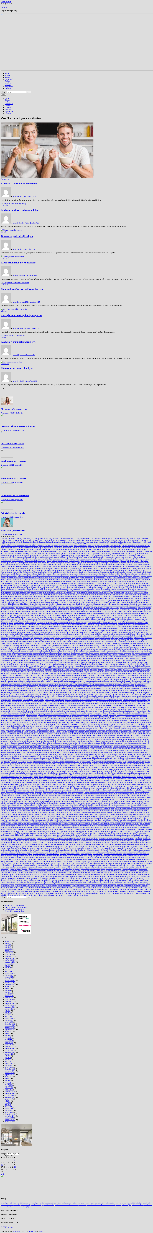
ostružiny (36, 724)
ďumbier (118, 598)
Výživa (7, 77)
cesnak (63, 566)
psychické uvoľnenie (72, 762)
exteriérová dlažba (39, 608)
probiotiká (53, 758)
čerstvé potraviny (113, 564)
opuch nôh (128, 720)
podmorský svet (17, 741)
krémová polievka (46, 656)
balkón (15, 548)
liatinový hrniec (104, 671)
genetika (84, 617)
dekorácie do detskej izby (135, 579)
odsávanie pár (121, 715)
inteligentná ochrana (141, 630)
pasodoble (135, 730)
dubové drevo (92, 598)
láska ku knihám (123, 666)
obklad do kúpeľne (27, 711)
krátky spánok (102, 655)
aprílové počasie (16, 544)
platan (99, 735)
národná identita (28, 700)
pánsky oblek (10, 730)
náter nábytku (134, 700)
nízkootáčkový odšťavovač (135, 707)
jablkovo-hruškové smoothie (64, 634)
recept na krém (131, 767)
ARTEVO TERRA (79, 544)
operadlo (30, 720)
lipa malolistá (58, 673)
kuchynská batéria (7, 658)
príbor (68, 754)
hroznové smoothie (73, 626)
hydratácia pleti (65, 628)
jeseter (121, 640)
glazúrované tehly (12, 619)
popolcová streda (64, 745)
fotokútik (96, 613)
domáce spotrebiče (49, 593)
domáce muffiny (107, 591)
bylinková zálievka (30, 561)
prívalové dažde (38, 758)
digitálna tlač (10, 587)
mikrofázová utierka (64, 688)
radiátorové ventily (55, 764)
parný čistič (101, 730)
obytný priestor (129, 711)
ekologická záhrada (13, 602)
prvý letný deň (5, 762)
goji (34, 619)
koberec (74, 647)
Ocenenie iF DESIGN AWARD (23, 713)
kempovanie (56, 645)
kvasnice (4, 664)
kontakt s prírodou (100, 651)
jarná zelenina (61, 636)
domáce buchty (29, 591)
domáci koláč (129, 593)
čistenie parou (104, 572)
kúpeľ (79, 660)
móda (140, 690)
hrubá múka (84, 626)
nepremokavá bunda (18, 705)
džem (83, 600)
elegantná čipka (125, 602)
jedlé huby (4, 640)
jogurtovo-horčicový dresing (22, 641)
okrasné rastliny (41, 718)
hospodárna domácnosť (123, 625)
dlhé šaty (103, 587)
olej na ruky (61, 718)
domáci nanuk (19, 594)
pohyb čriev (82, 741)
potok (9, 748)
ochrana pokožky (101, 713)
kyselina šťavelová (99, 664)
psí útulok (14, 762)
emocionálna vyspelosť (44, 606)
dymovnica (63, 600)
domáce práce (16, 593)
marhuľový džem (51, 681)
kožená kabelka (11, 655)
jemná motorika (46, 640)
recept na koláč (121, 767)
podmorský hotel (6, 741)
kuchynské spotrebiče (101, 658)
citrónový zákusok (80, 574)
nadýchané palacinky (43, 698)
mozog (59, 694)
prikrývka (117, 754)
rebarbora (18, 767)
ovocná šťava (39, 726)
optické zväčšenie (99, 720)
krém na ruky (23, 656)
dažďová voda (80, 579)
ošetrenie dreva (125, 722)
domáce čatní (38, 591)
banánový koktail (104, 548)
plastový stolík (91, 735)
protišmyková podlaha (67, 760)
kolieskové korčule (55, 649)
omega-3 (94, 718)
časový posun (121, 563)
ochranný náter (127, 713)
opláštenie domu (39, 720)
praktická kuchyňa (112, 748)
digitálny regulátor (35, 587)
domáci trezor (37, 594)
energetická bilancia (86, 606)
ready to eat (10, 767)
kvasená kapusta (123, 662)
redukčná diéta (131, 769)
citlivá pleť (38, 574)
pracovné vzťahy (89, 748)
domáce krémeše (72, 591)
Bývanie (8, 85)
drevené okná (63, 596)
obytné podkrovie (118, 711)
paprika (28, 730)
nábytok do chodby (87, 696)
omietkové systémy (110, 718)
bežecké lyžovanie (109, 551)
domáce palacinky (129, 591)
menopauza (4, 687)
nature (67, 702)
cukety (125, 576)
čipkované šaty (18, 572)
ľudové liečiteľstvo (47, 675)
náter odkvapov (144, 700)
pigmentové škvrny (120, 733)
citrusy (88, 574)
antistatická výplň (128, 542)
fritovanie (105, 613)
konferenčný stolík (45, 651)
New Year (73, 707)
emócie (3, 606)
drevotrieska (17, 598)
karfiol (89, 643)
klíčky (129, 645)
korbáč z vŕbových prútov (41, 653)
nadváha (33, 698)
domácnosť (46, 594)
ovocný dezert (88, 726)
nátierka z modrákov (57, 702)
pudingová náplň (128, 762)
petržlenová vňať (91, 733)
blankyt (143, 555)
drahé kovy (9, 596)
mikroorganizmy (101, 688)
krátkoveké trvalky (91, 655)
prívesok (47, 758)
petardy (83, 733)
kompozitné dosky (115, 649)
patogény (20, 732)
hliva (101, 623)
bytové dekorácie (113, 561)
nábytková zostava (69, 696)
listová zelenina (102, 673)
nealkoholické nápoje (118, 702)
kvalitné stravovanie (111, 662)
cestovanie (107, 566)
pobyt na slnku (58, 739)
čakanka (67, 563)
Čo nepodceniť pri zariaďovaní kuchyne (22, 289)
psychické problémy (58, 762)
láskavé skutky (134, 666)
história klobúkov (30, 623)
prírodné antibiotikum (44, 756)
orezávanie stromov (42, 722)
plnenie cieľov (99, 737)
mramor (72, 694)
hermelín (138, 621)
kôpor (121, 651)
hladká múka (41, 623)
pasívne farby (127, 730)
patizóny (14, 732)
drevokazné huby (142, 596)
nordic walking (49, 709)
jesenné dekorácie (104, 640)
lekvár (82, 668)
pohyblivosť (90, 741)
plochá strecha (144, 737)
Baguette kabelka (115, 546)
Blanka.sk (4, 7)
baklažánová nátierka (129, 546)
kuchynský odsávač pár (20, 660)
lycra (24, 677)
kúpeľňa (91, 660)
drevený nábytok (97, 596)
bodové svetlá (54, 557)
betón (113, 549)
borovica (117, 557)
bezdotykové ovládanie (95, 551)
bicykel (128, 553)
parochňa (109, 730)
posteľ (44, 747)
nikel (105, 707)
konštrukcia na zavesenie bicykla (67, 651)
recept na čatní (76, 767)
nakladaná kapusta (96, 698)
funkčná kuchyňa (142, 613)
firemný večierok (12, 613)
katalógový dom (143, 643)
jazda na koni (117, 636)
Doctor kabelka (6, 589)
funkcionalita (131, 613)
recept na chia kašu (87, 767)
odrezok (105, 715)
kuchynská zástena (56, 658)
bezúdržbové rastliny (118, 553)
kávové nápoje (9, 645)
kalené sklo (100, 641)
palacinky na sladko (79, 728)
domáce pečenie (6, 593)
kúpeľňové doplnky (114, 660)
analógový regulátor (82, 540)
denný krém (73, 583)
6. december (19, 538)
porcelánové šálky (94, 745)
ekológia (3, 602)
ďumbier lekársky (127, 598)
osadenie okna (107, 722)
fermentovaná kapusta (28, 611)
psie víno (29, 762)
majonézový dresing (122, 677)
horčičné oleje (53, 625)
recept (69, 767)
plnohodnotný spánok (112, 737)
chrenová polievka (7, 570)
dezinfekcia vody (99, 585)
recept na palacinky (7, 769)
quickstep (13, 764)
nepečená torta (113, 703)
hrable (134, 625)
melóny (143, 685)
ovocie (3, 726)
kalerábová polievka (129, 641)
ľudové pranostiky (81, 675)
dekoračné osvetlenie (37, 581)
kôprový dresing (12, 653)
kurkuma (36, 662)
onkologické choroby (129, 718)
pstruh (35, 762)
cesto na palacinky (98, 566)
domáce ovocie (118, 591)
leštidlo (130, 668)
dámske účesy (18, 579)
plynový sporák (39, 739)
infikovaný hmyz (86, 630)
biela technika (19, 555)
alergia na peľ (17, 540)
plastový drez (70, 735)
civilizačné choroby (97, 574)
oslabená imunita (145, 722)
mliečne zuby (89, 690)
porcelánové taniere (107, 745)
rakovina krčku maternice (117, 764)
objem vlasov (16, 711)
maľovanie (90, 679)
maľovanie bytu (100, 679)
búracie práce (134, 559)
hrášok (28, 626)
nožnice (99, 709)
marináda (60, 681)
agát (78, 538)
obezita (3, 711)
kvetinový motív (29, 664)
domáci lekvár (138, 593)
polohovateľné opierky (59, 743)
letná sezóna (13, 670)
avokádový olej (93, 546)
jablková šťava (38, 634)
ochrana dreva (63, 713)
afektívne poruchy (70, 538)
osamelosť (116, 722)
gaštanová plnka (105, 615)
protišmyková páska (52, 760)
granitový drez (53, 619)
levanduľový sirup (81, 671)
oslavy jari (12, 724)
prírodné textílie (100, 756)
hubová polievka (138, 626)
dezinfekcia (89, 585)
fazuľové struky (140, 610)
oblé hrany (37, 711)
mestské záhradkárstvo (89, 687)
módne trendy (67, 692)
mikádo (137, 687)
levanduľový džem (18, 671)
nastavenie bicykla (51, 700)
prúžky (138, 760)
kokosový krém (6, 649)
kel (46, 645)
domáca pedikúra (94, 589)
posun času (93, 747)
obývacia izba (139, 711)
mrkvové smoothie (146, 694)
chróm (21, 570)
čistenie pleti (113, 572)
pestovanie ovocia (47, 733)
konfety (53, 651)
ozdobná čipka (24, 728)
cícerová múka (83, 570)
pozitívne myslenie (36, 748)
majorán (132, 677)
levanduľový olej (55, 671)
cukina (130, 576)
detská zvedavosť (39, 585)
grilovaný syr (22, 621)
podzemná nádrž (52, 741)
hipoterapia (4, 623)
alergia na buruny (6, 540)
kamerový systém (11, 643)
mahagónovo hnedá (109, 677)
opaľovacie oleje (6, 720)
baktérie (9, 548)
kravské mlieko (124, 655)
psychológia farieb (116, 762)
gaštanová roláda (129, 615)
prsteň (101, 760)
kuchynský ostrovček (36, 660)
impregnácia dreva (145, 628)
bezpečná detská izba (131, 551)
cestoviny (115, 566)
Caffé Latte (49, 563)
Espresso (132, 606)
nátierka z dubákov (31, 702)
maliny (69, 679)
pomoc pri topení (27, 745)
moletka (98, 692)
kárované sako (128, 643)
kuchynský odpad (6, 660)
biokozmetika (99, 555)
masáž (99, 681)
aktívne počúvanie (121, 538)
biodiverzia (68, 555)
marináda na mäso (70, 681)
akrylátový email (99, 538)
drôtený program (37, 598)
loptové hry (4, 675)
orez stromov (31, 722)
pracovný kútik (101, 748)
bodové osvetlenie (44, 557)
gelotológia (77, 617)
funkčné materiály (7, 615)
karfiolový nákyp (97, 643)
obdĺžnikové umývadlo (128, 709)
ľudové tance (92, 675)
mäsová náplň (25, 683)
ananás (92, 540)
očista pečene (146, 713)
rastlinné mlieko (131, 765)
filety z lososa (118, 611)
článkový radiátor (114, 574)
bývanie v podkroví (38, 563)
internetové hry (100, 632)
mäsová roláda (35, 683)
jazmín (143, 636)
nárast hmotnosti (17, 700)
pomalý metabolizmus (125, 743)
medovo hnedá (20, 685)
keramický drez (77, 645)
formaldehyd (88, 613)
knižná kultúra (44, 647)
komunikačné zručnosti (12, 651)
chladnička (77, 568)
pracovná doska (78, 748)
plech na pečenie (141, 735)
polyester (95, 743)
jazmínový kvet (59, 638)
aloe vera (56, 540)
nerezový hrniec (133, 705)
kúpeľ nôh (84, 660)
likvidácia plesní (48, 673)
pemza (94, 732)
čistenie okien (82, 572)
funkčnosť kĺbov (40, 615)
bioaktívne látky (58, 555)
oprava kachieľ (69, 720)
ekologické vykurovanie (81, 602)
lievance (28, 673)
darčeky (55, 579)
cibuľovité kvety (72, 570)
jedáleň (101, 638)
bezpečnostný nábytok (66, 553)
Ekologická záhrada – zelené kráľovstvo (18, 426)
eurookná (12, 608)
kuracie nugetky (6, 662)
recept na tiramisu (67, 769)
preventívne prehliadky (15, 754)
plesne (7, 737)
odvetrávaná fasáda (32, 717)
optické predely (88, 720)
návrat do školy (93, 702)
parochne (115, 730)
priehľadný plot (81, 754)
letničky (80, 670)
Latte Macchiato (144, 666)
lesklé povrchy (95, 668)
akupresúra (140, 538)
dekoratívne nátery (66, 581)
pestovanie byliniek (22, 733)
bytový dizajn (134, 561)
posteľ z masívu (72, 747)
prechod (132, 750)
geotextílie (103, 617)
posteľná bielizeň (83, 747)
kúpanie (73, 660)
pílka (140, 733)
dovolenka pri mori (108, 594)
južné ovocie (67, 641)
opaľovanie (16, 720)
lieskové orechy (20, 673)
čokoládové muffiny (10, 576)
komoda (89, 649)
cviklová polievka (42, 578)
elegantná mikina (136, 602)
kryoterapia (137, 656)
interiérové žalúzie (77, 632)
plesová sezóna (37, 737)
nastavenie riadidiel (78, 700)
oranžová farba (144, 720)
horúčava (109, 625)
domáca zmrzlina (17, 591)
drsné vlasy (47, 598)
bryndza (104, 559)
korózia (83, 653)
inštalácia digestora (112, 630)
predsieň (12, 752)
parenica (75, 730)
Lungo (141, 675)
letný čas (86, 670)
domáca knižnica (58, 589)
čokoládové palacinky (25, 576)
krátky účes (111, 655)
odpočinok (85, 715)
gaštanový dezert (26, 617)
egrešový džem (140, 600)
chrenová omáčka (145, 568)
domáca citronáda (37, 589)
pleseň (3, 737)
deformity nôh (90, 579)
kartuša (135, 643)
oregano (24, 722)
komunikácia (125, 649)
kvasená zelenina (135, 662)
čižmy (106, 574)
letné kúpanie (31, 670)
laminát (82, 666)
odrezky (99, 715)
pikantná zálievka (132, 733)
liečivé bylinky (6, 673)
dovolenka (84, 594)
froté (110, 613)
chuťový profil (49, 570)
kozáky (3, 655)
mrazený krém (130, 694)
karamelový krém (81, 643)
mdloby (130, 683)
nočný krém (31, 709)
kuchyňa (144, 656)
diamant (137, 585)
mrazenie (102, 694)
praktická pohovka (137, 748)
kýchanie (42, 664)
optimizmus (121, 720)
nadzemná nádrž (55, 698)
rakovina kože (104, 764)
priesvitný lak (109, 754)
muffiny (3, 696)
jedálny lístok (118, 638)
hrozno (64, 626)
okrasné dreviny (11, 718)
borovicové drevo (126, 557)
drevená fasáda (22, 596)
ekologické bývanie (26, 602)
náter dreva (118, 700)
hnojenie (3, 625)
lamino (87, 666)
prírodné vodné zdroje (113, 756)
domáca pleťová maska (108, 589)
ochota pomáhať (53, 713)
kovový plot (139, 653)
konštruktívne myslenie (86, 651)
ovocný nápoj (116, 726)
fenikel (148, 610)
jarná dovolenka (43, 636)
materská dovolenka (97, 683)
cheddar (136, 566)
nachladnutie (146, 696)
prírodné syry (90, 756)
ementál (148, 604)
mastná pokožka (55, 683)
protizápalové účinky (81, 760)
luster (7, 677)
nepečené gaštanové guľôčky (127, 703)
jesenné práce (114, 640)
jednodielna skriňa (23, 640)
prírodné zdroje (126, 756)
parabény (40, 730)
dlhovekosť (122, 587)
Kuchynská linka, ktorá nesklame (19, 262)
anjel (17, 542)
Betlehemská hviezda (104, 549)
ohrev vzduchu (72, 717)
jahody (13, 636)
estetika (137, 606)
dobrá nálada (134, 587)
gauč (68, 617)
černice (45, 564)
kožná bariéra (48, 655)
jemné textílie (64, 640)
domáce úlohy (71, 593)
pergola (134, 732)
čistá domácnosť (28, 572)
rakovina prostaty (6, 765)
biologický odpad (134, 555)
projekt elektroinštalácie (94, 758)
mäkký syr (21, 679)
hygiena (103, 628)
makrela (27, 679)
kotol (116, 653)
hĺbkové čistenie (60, 623)
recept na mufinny (142, 767)
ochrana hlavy (73, 713)
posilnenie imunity (24, 747)
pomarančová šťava (14, 745)
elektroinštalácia (77, 604)
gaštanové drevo (140, 615)
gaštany (55, 617)
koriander (77, 653)
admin (15, 196)
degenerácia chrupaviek (103, 579)
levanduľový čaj (6, 671)
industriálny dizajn (51, 630)
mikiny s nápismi (25, 688)
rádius (63, 764)
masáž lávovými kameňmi (110, 681)
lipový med (83, 673)
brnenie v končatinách (21, 559)
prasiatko (58, 750)
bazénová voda (29, 549)
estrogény (143, 606)
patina (9, 732)
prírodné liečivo (68, 756)
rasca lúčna (89, 765)
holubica (46, 625)
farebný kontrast (99, 610)
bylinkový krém (63, 561)
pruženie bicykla (119, 760)
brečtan (11, 559)
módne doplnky (58, 692)
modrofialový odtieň (88, 692)
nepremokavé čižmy (60, 705)
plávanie (104, 735)
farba (98, 608)
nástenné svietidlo (105, 700)
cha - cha (121, 566)
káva (2, 645)
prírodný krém (135, 756)
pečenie (52, 732)
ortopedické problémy (95, 722)
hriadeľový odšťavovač (38, 626)
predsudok (26, 752)
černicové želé (52, 564)
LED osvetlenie (42, 668)
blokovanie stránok (18, 557)
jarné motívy (78, 636)
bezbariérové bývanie (39, 551)
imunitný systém (11, 630)
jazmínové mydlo (27, 638)
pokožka (129, 741)
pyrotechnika (5, 764)
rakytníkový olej (50, 765)
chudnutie (40, 570)
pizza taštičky (16, 735)
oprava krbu (78, 720)
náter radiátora (12, 702)
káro (113, 643)
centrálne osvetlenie (30, 564)
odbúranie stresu (14, 715)
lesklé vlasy (104, 668)
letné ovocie (57, 670)
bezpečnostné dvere (39, 553)
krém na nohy (14, 656)
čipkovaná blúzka (6, 572)
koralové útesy (23, 653)
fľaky (20, 613)
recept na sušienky (43, 769)
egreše (133, 600)
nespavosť (142, 705)
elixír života (133, 604)
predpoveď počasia (141, 750)
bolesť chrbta (73, 557)
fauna (132, 610)
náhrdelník (86, 698)
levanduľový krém (31, 671)
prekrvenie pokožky (55, 752)
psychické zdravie (85, 762)
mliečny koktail (100, 690)
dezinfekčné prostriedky (113, 585)
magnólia (99, 677)
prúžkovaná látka (130, 760)
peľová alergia (77, 732)
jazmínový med (70, 638)
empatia (54, 606)
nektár (51, 703)
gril (65, 619)
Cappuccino (113, 563)
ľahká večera (139, 664)
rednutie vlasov (108, 769)
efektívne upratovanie (123, 600)
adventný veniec (58, 538)
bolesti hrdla (92, 557)
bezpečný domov (80, 553)
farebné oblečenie (68, 610)
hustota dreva (32, 628)
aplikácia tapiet (6, 544)
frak (100, 613)
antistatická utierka (116, 542)
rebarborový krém (53, 767)
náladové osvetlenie (122, 698)
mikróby (54, 688)
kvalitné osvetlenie (98, 662)
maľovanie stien (110, 679)
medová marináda (143, 683)
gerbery (109, 617)
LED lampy (33, 668)
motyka (44, 694)
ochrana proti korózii (114, 713)
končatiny (23, 651)
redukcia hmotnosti (120, 769)
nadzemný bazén (67, 698)
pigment (110, 733)
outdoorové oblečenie (111, 724)
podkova (81, 739)
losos (10, 675)
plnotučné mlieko (125, 737)
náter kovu (126, 700)
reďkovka (100, 769)
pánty (23, 730)
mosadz (29, 694)
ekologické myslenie (54, 602)
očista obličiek (136, 713)
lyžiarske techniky (44, 677)
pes (144, 732)
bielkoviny (32, 555)
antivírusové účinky (140, 542)
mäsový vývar (44, 683)
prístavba (18, 758)
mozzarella (65, 694)
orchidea (3, 722)
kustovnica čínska (56, 662)
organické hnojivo (55, 722)
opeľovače (23, 720)
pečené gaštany (34, 732)
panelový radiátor (137, 728)
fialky (111, 611)
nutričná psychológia (109, 709)
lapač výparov (109, 666)
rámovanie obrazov (74, 765)
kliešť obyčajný (137, 645)
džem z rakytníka (98, 600)
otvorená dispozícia (85, 724)
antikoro (53, 542)
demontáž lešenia (32, 583)
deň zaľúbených (63, 583)
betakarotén (92, 549)
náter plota (4, 702)
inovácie (103, 630)
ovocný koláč (107, 726)
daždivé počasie (70, 579)
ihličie (131, 628)
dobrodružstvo (143, 587)
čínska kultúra (140, 570)
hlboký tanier (70, 623)
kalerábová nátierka (116, 641)
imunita (3, 630)
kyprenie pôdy (50, 664)
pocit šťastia (74, 739)
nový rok (94, 709)
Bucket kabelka (112, 559)
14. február (4, 538)
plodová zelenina (6, 739)
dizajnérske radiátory (80, 587)
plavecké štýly (111, 735)
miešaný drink (130, 687)
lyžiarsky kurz (54, 677)
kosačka (96, 653)
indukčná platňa (29, 630)
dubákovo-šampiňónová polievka (71, 598)
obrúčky (86, 711)
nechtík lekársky (144, 702)
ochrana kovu (83, 713)
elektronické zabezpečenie (120, 604)
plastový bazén (61, 735)
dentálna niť (93, 583)
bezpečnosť (16, 553)
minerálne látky (6, 690)
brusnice (88, 559)
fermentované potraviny (84, 611)
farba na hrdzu (114, 608)
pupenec (147, 762)
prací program (68, 748)
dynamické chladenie (74, 600)
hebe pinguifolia (113, 621)
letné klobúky (22, 670)
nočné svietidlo (22, 709)
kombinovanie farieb (74, 649)
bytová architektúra (91, 561)
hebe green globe (101, 621)
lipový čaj (76, 673)
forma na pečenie (78, 613)
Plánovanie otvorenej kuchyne (17, 368)
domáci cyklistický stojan (106, 593)
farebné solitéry (79, 610)
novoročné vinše (71, 709)
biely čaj (39, 555)
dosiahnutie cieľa (74, 594)
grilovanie (14, 621)
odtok (18, 717)
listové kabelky (112, 673)
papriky (33, 730)
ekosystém (106, 602)
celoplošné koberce (136, 563)
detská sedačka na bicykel (13, 585)
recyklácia (93, 769)
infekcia (60, 630)
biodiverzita (76, 555)
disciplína (45, 587)
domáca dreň (48, 589)
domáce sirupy (26, 593)
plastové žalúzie (50, 735)
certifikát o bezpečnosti (8, 566)
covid (81, 576)
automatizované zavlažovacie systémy (30, 546)
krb (130, 655)
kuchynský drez (127, 658)
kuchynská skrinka (30, 658)
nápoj (9, 700)
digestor (3, 587)
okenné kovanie (88, 717)
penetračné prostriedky (113, 732)
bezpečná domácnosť (145, 551)
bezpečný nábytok (92, 553)
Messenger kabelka (64, 687)
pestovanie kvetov (35, 733)
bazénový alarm (40, 549)
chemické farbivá (145, 566)
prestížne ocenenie (133, 752)
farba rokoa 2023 (19, 610)
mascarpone (138, 681)
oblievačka (57, 711)
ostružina (30, 724)
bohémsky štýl (64, 557)
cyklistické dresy (73, 578)
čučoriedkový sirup (105, 576)
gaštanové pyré (6, 617)
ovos (150, 726)
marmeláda (93, 681)
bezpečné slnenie (6, 553)
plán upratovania (27, 735)
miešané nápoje (120, 687)
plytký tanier (49, 739)
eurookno (19, 608)
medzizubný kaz (114, 685)
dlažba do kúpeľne (94, 587)
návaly (77, 702)
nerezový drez (122, 705)
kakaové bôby (92, 641)
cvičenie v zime (26, 578)
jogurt (126, 640)
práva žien (64, 750)
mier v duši (110, 687)
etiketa (6, 608)
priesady (102, 754)
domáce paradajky (141, 591)
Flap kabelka (31, 613)
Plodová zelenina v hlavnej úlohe (15, 496)
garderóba (76, 615)
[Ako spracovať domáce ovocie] (7, 405)
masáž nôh (122, 681)
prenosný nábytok (68, 752)
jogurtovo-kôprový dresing (41, 641)
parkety (88, 730)
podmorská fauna (133, 739)
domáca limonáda (70, 589)
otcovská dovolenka (46, 724)
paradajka (46, 730)
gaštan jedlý (84, 615)
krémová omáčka (33, 656)
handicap (45, 621)
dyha (57, 600)
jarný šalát (98, 636)
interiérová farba (31, 632)
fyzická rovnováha (67, 615)
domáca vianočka (142, 589)
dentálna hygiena (82, 583)
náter (113, 700)
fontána (69, 613)
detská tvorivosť (28, 585)
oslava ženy (5, 724)
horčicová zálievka (65, 625)
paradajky (53, 730)
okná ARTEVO (120, 717)
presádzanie (103, 752)
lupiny (3, 677)
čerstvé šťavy (123, 564)
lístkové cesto (91, 673)
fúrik (47, 615)
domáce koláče (61, 591)
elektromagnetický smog (91, 604)
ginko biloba (143, 617)
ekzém (112, 602)
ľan (91, 666)
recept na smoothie (30, 769)
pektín (70, 732)
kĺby (120, 645)
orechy (19, 722)
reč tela (64, 767)
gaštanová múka (94, 615)
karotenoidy (119, 643)
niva (108, 707)
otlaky (64, 724)
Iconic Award (124, 628)
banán (70, 548)
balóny (44, 548)
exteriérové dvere (63, 608)
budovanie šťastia (123, 559)
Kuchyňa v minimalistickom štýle (19, 341)
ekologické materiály (40, 602)
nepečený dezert (6, 705)
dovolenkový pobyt (135, 594)
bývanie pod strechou (25, 563)
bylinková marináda (16, 561)
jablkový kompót (90, 634)
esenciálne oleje (123, 606)
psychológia (106, 762)
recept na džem (99, 767)
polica (12, 743)
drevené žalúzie (86, 596)
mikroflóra (74, 688)
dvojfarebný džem (26, 600)
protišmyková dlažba (39, 760)
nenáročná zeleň (59, 703)
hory (113, 625)
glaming (3, 619)
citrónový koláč (68, 574)
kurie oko (24, 662)
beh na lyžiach (63, 549)
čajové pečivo (60, 563)
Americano (62, 540)
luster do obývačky (15, 677)
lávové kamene (15, 668)
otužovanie (75, 724)
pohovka (70, 741)
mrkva (137, 694)
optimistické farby (111, 720)
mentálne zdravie (36, 687)
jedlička (10, 640)
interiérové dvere (53, 632)
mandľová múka (126, 679)
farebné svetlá (89, 610)
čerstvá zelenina (73, 564)
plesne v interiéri (15, 737)
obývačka (147, 711)
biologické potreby (122, 555)
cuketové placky (117, 576)
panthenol (18, 730)
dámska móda (117, 578)
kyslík (118, 664)
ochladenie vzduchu (41, 713)
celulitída (8, 564)
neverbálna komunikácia (35, 707)
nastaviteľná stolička (92, 700)
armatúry (44, 544)
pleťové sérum (90, 737)
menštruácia (13, 687)
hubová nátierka (127, 626)
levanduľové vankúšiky (143, 670)
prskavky (95, 760)
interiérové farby (65, 632)
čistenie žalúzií (141, 572)
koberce (68, 647)
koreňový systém (68, 653)
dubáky (84, 598)
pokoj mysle (113, 741)
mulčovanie (14, 696)
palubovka (112, 728)
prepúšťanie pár (80, 752)
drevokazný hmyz (7, 598)
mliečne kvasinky (68, 690)
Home (7, 73)
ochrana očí (92, 713)
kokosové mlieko (117, 647)
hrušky (119, 626)
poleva (7, 743)
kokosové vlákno (129, 647)
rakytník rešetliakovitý (37, 765)
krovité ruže (94, 656)
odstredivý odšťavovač (8, 717)
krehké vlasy (5, 656)
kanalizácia (36, 643)
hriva (60, 626)
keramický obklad (88, 645)
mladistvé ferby (45, 690)
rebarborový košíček (40, 767)
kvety (37, 664)
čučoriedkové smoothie (91, 576)
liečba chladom (115, 671)
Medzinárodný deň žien (101, 685)
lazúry (27, 668)
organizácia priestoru (68, 722)
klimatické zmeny (6, 647)
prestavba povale (112, 752)
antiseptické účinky (92, 542)
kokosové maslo (106, 647)
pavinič (26, 732)
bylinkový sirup (74, 561)
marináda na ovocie (82, 681)
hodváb (32, 625)
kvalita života (87, 662)
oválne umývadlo (124, 724)
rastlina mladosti (120, 765)
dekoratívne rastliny (79, 581)
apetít (149, 542)
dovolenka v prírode (121, 594)
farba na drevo (104, 608)
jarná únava (53, 636)
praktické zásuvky (25, 750)
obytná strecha (107, 711)
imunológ (20, 630)
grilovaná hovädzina (73, 619)
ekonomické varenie (96, 602)
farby (35, 610)
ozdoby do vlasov (35, 728)
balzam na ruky (51, 548)
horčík (74, 625)
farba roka (10, 610)
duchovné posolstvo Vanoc (106, 598)
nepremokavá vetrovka (46, 705)
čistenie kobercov (72, 572)
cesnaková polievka (72, 566)
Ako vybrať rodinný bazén (12, 444)
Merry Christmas (52, 687)
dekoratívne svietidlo (106, 581)
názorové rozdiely (105, 702)
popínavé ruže (54, 745)
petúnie (100, 733)
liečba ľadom (124, 671)
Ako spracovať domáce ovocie (14, 409)
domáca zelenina (6, 591)
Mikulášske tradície (135, 688)
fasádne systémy (125, 610)
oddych (22, 715)
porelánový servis (119, 745)
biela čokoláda (139, 553)
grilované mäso (122, 619)
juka (61, 641)
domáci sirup (28, 594)
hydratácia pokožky (76, 628)
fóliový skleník (62, 613)
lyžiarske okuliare (31, 677)
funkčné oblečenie (19, 615)
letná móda (147, 668)
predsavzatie (5, 752)
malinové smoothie (49, 679)
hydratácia (55, 628)
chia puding (27, 568)
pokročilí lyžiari (138, 741)
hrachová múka (6, 626)
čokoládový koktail (51, 576)
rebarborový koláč (27, 767)
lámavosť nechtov (74, 666)
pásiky (121, 730)
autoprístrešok (63, 546)
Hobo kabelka (17, 625)
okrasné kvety (31, 718)
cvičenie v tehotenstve (14, 578)
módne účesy (77, 692)
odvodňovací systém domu (47, 717)
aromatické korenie (66, 544)
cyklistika (97, 578)
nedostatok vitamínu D (41, 703)
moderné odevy (37, 692)
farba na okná (132, 608)
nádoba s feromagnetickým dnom (12, 698)
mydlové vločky (50, 696)
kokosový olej (16, 649)
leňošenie (87, 668)
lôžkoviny (27, 675)
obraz (76, 711)
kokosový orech (26, 649)
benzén (75, 549)
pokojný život (121, 741)
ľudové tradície (102, 675)
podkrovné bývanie (90, 739)
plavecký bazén (122, 735)
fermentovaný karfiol (99, 611)
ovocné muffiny (49, 726)
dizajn (71, 587)
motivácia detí (36, 694)
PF (104, 733)
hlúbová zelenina (111, 623)
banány (113, 548)
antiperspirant (80, 542)
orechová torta (11, 722)
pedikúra (64, 732)
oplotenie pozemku (57, 720)
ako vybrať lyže (88, 538)
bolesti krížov (100, 557)
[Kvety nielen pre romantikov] (7, 526)
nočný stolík (39, 709)
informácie (96, 630)
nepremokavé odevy (74, 705)
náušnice (72, 702)
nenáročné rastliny (71, 703)
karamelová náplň (57, 643)
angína (13, 542)
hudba (146, 626)
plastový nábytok (80, 735)
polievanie (17, 743)
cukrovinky (136, 576)
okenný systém (109, 717)
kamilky (29, 643)
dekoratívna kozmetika (52, 581)
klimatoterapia (25, 647)
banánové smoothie (92, 548)
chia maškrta (19, 568)
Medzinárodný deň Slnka (84, 685)
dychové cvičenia (49, 600)
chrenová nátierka (113, 568)
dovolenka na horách (95, 594)
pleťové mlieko (80, 737)
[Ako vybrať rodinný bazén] (7, 439)
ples (148, 735)
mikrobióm (47, 688)
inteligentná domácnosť (126, 630)
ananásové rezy (100, 540)
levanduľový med (43, 671)
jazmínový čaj (38, 638)
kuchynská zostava (69, 658)
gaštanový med (47, 617)
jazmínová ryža (6, 638)
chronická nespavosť (30, 570)
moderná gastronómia (13, 692)
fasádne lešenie (114, 610)
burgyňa (141, 559)
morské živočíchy (20, 694)
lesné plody (112, 668)
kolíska (64, 649)
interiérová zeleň (42, 632)
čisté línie (44, 572)
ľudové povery (70, 675)
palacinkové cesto (59, 728)
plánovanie (36, 735)
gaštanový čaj (15, 617)
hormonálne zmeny (93, 625)
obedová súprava (141, 709)
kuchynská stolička (43, 658)
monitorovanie (106, 692)
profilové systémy (75, 758)
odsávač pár (112, 715)
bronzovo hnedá (40, 559)
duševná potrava (138, 598)
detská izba (139, 583)
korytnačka (89, 653)
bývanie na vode (11, 563)
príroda (137, 754)
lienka (13, 673)
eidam (147, 600)
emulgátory (61, 606)
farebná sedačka (43, 610)
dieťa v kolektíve (145, 585)
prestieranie (122, 752)
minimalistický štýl (23, 690)
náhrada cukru (77, 698)
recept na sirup (19, 769)
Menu (3, 94)
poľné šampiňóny (33, 743)
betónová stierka (120, 549)
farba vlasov (30, 610)
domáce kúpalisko (84, 591)
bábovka (101, 546)
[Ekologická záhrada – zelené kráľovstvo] (7, 422)
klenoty (124, 645)
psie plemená (22, 762)
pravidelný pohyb (74, 750)
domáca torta (132, 589)
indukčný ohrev (40, 630)
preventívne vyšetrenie (31, 754)
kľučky (33, 647)
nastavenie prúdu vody (64, 700)
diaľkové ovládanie (127, 585)
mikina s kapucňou (13, 688)
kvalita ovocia (67, 662)
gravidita (61, 619)
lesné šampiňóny (122, 668)
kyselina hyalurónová (75, 664)
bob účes (34, 557)
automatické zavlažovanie (9, 546)
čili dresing (123, 570)
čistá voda (37, 572)
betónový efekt (131, 549)
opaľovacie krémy (142, 718)
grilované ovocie (132, 619)
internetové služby (112, 632)
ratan (144, 765)
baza (12, 549)
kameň (3, 643)
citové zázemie (47, 574)
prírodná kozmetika (7, 756)
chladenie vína (58, 568)
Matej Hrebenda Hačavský (82, 683)
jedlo (15, 640)
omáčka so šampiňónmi (83, 718)
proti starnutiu (5, 760)
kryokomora (129, 656)
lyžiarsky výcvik (65, 677)
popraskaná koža (76, 745)
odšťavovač (130, 715)
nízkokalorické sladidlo (118, 707)
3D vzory (11, 538)
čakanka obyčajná (77, 563)
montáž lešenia (116, 692)
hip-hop (144, 621)
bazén (22, 549)
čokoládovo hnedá (38, 576)
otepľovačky (57, 724)
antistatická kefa (104, 542)
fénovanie (4, 611)
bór (107, 557)
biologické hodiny (110, 555)
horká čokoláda (81, 625)
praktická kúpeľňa (125, 748)
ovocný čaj (79, 726)
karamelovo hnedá (69, 643)
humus (25, 628)
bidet (132, 553)
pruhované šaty (108, 760)
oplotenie (48, 720)
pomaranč (136, 743)
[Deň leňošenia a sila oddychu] (7, 509)
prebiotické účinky (106, 750)
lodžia (119, 673)
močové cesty (133, 690)
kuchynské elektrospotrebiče (84, 658)
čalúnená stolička (88, 563)
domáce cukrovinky (49, 591)
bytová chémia (103, 561)
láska (116, 666)
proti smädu (145, 758)
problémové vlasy (63, 758)
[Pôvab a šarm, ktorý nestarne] (7, 457)
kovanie (120, 653)
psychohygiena (97, 762)
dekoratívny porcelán (13, 583)
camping (97, 563)
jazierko (138, 636)
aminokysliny (71, 540)
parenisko (82, 730)
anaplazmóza (136, 540)
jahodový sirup (6, 636)
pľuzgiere (24, 739)
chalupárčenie (129, 566)
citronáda (60, 574)
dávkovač (61, 579)
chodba (84, 568)
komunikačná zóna (136, 649)
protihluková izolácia (25, 760)
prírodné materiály (79, 756)
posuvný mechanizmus (104, 747)
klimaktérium (146, 645)
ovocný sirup (134, 726)
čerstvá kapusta (63, 564)
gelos (71, 617)
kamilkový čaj (22, 643)
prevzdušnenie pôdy (45, 754)
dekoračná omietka (24, 581)
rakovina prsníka (18, 765)
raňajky (83, 765)
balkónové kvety (23, 548)
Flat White (38, 613)
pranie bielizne (36, 750)
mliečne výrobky (79, 690)
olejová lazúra (70, 718)
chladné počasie (69, 568)
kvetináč (9, 664)
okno (140, 717)
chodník (89, 568)
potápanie (4, 748)
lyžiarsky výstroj (76, 677)
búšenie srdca (5, 561)
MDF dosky (124, 683)
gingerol (135, 617)
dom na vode (15, 589)
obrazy (80, 711)
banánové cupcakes (79, 548)
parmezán (94, 730)
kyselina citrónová (61, 664)
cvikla (34, 578)
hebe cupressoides (89, 621)
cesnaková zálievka (85, 566)
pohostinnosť (62, 741)
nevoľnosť (52, 707)
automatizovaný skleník (51, 546)
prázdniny (96, 750)
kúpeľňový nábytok (141, 660)
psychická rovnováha (44, 762)
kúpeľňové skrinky (128, 660)
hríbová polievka (52, 626)
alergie (46, 540)
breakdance (4, 559)
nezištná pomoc (98, 707)
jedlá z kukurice (139, 638)
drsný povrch (55, 598)
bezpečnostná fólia (26, 553)
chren (105, 568)
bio (52, 555)
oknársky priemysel (131, 717)
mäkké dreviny (12, 679)
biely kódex (46, 555)
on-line (119, 718)
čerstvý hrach (133, 564)
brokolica (32, 559)
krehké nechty (145, 655)
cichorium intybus (94, 570)
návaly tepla (84, 702)
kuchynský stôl (48, 660)
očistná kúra (5, 715)
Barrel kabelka (121, 548)
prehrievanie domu (42, 752)
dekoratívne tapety (120, 581)
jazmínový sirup (93, 638)
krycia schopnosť (113, 656)
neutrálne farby (21, 707)
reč (61, 767)
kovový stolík (147, 653)
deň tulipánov (53, 583)
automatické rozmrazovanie (142, 544)
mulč (8, 696)
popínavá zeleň (44, 745)
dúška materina (11, 600)
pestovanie (12, 733)
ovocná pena (30, 726)
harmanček (51, 621)
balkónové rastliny (35, 548)
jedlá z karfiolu (128, 638)
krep (53, 656)
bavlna (8, 549)
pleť (52, 737)
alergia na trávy (27, 540)
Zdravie (7, 75)
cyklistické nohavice (86, 578)
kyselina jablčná (87, 664)
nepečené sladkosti (144, 703)
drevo (123, 596)
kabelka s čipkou (77, 641)
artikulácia (89, 544)
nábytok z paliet (137, 696)
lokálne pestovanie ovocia (130, 673)
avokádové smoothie (80, 546)
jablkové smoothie (49, 634)
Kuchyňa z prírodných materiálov (19, 183)
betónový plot (141, 549)
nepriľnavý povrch (100, 705)
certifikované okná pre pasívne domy (28, 566)
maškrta (8, 683)
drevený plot (107, 596)
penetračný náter (126, 732)
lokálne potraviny (145, 673)
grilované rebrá (143, 619)
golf (37, 619)
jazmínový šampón (81, 638)
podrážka (43, 741)
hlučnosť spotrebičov (125, 623)
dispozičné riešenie (54, 587)
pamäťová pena (126, 728)
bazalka (17, 549)
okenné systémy (98, 717)
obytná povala (97, 711)
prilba (123, 754)
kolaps (39, 649)
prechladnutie (124, 750)
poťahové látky (141, 747)
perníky (140, 732)
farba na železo (143, 608)
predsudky (18, 752)
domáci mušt (10, 594)
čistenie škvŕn (122, 572)
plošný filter (16, 739)
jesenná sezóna (93, 640)
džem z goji (89, 600)
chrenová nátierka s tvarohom (129, 568)
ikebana (135, 628)
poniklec (36, 745)
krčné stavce (136, 655)
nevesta (45, 707)
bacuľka (106, 546)
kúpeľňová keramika (101, 660)
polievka (24, 743)
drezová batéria (26, 598)
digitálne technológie (22, 587)
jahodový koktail (146, 634)
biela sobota (10, 555)
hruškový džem (101, 626)
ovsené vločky (5, 728)
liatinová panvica (93, 671)
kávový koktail (30, 645)
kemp (49, 645)
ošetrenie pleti (134, 722)
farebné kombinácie (55, 610)
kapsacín (47, 643)
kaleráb (107, 641)
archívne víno (26, 544)
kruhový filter (102, 656)
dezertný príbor (80, 585)
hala (40, 621)
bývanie (3, 563)
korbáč (30, 653)
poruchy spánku (12, 747)
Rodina (7, 81)
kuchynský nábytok (139, 658)
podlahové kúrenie (121, 739)
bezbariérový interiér (65, 551)
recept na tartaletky (55, 769)
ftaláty (114, 613)
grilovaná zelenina (100, 619)
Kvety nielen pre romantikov (13, 530)
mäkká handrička (141, 677)
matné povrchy (110, 683)
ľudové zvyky (111, 675)
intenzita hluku (6, 632)
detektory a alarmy (112, 583)
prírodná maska (19, 756)
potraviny (15, 748)
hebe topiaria (123, 621)
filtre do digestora (137, 611)
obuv (90, 711)
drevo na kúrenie (131, 596)
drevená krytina (32, 596)
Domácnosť (9, 79)
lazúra (22, 668)
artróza (96, 544)
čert (148, 564)
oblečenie (44, 711)
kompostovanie (104, 649)
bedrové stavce (50, 549)
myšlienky (59, 696)
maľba (40, 679)
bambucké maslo (62, 548)
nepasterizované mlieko (100, 703)
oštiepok (19, 724)
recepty (86, 769)
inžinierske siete (138, 632)
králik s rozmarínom (69, 655)
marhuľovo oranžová (38, 681)
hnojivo (9, 625)
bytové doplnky (125, 561)
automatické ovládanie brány (123, 544)
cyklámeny (64, 578)
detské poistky (60, 585)
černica (40, 564)
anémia (8, 542)
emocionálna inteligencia (14, 606)
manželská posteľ (19, 681)
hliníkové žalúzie (93, 623)
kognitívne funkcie (83, 647)
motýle (49, 694)
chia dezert (4, 568)
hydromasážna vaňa (89, 628)
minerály (14, 690)
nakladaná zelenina (109, 698)
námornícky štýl (134, 698)
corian (72, 576)
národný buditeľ (39, 700)
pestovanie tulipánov (60, 733)
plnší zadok (135, 737)
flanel (24, 613)
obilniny (8, 711)
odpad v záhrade (63, 715)
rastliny (139, 765)
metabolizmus (102, 687)
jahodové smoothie (102, 634)
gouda (41, 619)
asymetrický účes (108, 544)
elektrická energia (13, 604)
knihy (38, 647)
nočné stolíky (12, 709)
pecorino (58, 732)
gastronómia (62, 617)
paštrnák (3, 732)
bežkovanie (119, 551)
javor (111, 636)
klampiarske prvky (112, 645)
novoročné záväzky (84, 709)
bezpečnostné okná (52, 553)
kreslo (72, 656)
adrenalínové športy (41, 538)
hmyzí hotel (136, 623)
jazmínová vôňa (16, 638)
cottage (76, 576)
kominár (83, 649)
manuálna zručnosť (7, 681)
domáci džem (119, 593)
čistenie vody (131, 572)
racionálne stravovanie (23, 764)
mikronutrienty (91, 688)
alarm (146, 538)
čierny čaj (111, 570)
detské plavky (50, 585)
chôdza (95, 568)
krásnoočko (80, 655)
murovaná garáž (23, 696)
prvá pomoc (145, 760)
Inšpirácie (8, 88)
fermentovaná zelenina (68, 611)
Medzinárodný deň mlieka (67, 685)
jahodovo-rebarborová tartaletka (119, 634)
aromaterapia (56, 544)
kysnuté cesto (124, 664)
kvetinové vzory (18, 664)
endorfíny (77, 606)
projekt (83, 758)
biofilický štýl (89, 555)
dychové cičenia (38, 600)
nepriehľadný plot (87, 705)
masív (145, 681)
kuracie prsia (16, 662)
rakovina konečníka (92, 764)
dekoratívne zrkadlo (132, 581)
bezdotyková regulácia (80, 551)
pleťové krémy (69, 737)
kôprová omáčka (140, 651)
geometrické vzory (94, 617)
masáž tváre (130, 681)
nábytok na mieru (114, 696)
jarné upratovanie (88, 636)
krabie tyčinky (58, 655)
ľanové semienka (98, 666)
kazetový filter (40, 645)
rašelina (104, 765)
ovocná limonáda (19, 726)
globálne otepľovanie (26, 619)
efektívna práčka (110, 600)
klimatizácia (17, 647)
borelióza (111, 557)
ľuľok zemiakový (129, 675)
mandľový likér (138, 679)
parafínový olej (62, 730)
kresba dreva (59, 656)
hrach (138, 625)
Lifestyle (8, 83)
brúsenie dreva (72, 559)
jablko (17, 634)
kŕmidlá (87, 656)
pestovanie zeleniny (74, 733)
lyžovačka (85, 677)
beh (57, 549)
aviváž (71, 546)
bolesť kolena (82, 557)
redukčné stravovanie (144, 769)
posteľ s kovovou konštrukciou (56, 747)
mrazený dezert (110, 694)
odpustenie (93, 715)
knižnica (63, 647)
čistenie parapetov (94, 572)
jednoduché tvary (35, 640)
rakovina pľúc (144, 764)
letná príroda (5, 670)
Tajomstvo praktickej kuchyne (17, 236)
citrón (54, 574)
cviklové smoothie (54, 578)
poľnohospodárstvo (45, 743)
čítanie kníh (31, 574)
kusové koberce (45, 662)
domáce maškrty (95, 591)
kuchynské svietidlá (115, 658)
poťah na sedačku (130, 747)
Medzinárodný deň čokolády (48, 685)
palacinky (69, 728)
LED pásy (51, 668)
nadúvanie (26, 698)
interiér (23, 632)
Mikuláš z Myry (123, 688)
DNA (128, 587)
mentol (44, 687)
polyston (115, 743)
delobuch (24, 583)
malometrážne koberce (79, 679)
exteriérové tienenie (76, 608)
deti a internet (123, 583)
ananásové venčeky (125, 540)
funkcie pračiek (122, 613)
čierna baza (104, 570)
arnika (49, 544)
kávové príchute (19, 645)
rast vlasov (111, 765)
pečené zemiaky (44, 732)
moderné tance (47, 692)
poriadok (129, 745)
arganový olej (35, 544)
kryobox (122, 656)
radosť (68, 764)
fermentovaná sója (55, 611)
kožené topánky (31, 655)
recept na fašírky (110, 767)
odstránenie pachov (140, 715)
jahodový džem (135, 634)
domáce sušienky (61, 593)
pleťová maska (59, 737)
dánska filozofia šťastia (40, 579)
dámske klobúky (138, 578)
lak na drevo (25, 666)
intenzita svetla (16, 632)
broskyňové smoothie (60, 559)
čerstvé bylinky (84, 564)
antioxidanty (72, 542)
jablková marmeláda (26, 634)
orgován (85, 722)
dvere (18, 600)
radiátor (45, 764)
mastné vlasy (65, 683)
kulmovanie (67, 660)
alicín (50, 540)
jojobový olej (54, 641)
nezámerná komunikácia (85, 707)
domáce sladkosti (36, 593)
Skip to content (6, 2)
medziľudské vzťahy (32, 685)
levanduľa (101, 670)
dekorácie (123, 579)
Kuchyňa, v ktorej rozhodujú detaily (20, 210)
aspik (100, 544)
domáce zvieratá (92, 593)
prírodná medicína (30, 756)
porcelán (85, 745)
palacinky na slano (92, 728)
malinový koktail (61, 679)
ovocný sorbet (143, 726)
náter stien (21, 702)
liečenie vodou (144, 671)
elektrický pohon (54, 604)
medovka (4, 685)
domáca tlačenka (121, 589)
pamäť (118, 728)
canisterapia (104, 563)
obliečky (50, 711)
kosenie (102, 653)
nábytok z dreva (126, 696)
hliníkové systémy (81, 623)
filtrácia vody (127, 611)
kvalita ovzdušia (77, 662)
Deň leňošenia (43, 583)
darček (50, 579)
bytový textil (144, 561)
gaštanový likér (37, 617)
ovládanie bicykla (144, 724)
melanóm (131, 685)
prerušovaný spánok (92, 752)
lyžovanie (92, 677)
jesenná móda (73, 640)
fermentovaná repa (42, 611)
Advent (50, 538)
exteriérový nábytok (89, 608)
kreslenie (67, 656)
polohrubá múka (86, 743)
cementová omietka (17, 564)
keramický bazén (65, 645)
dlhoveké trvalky (112, 587)
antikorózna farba (62, 542)
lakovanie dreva (35, 666)
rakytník (26, 765)
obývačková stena (7, 713)
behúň (70, 549)
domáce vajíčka (82, 593)
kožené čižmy (21, 655)
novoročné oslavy (60, 709)
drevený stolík (116, 596)
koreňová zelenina (56, 653)
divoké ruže (65, 587)
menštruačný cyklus (23, 687)
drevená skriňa (54, 596)
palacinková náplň (47, 728)
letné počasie (65, 670)
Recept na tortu (79, 769)
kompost (95, 649)
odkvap (40, 715)
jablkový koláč (79, 634)
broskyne (49, 559)
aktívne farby (110, 538)
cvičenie (143, 576)
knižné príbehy (55, 647)
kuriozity (30, 662)
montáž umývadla (136, 692)
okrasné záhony (52, 718)
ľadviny (132, 664)
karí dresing (107, 643)
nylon (118, 709)
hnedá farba (144, 623)
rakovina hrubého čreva (78, 764)
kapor (42, 643)
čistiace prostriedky (11, 574)
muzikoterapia (39, 696)
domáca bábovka (25, 589)
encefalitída (69, 606)
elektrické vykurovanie (40, 604)
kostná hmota (109, 653)
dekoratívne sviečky (92, 581)
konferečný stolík (32, 651)
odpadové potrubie (76, 715)
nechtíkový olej (29, 703)
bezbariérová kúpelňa (24, 551)
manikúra (146, 679)
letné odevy (48, 670)
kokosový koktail (140, 647)
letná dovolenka (138, 668)
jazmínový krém (48, 638)
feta (108, 611)
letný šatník (93, 670)
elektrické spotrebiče (26, 604)
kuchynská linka (18, 658)
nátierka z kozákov (44, 702)
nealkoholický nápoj (132, 702)
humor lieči (19, 628)
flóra (55, 613)
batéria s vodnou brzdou (134, 548)
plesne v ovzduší (26, 737)
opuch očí (136, 720)
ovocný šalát (125, 726)
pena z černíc (101, 732)
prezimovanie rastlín (59, 754)
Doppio (66, 594)
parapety (70, 730)
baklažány (139, 546)
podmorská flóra (145, 739)
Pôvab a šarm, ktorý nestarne (13, 461)
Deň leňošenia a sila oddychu (13, 513)
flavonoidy (46, 613)
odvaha (22, 717)
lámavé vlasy (63, 666)
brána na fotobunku (139, 557)
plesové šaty (47, 737)
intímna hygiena (123, 632)
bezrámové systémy (104, 553)
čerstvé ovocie (102, 564)
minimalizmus (34, 690)
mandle (118, 679)
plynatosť (30, 739)
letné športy (74, 670)
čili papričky (132, 570)
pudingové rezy (139, 762)
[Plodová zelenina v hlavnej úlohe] (7, 492)
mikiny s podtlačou (37, 688)
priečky (72, 754)
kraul (116, 655)
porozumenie (136, 745)
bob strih (28, 557)
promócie (125, 758)
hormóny (103, 625)
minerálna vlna (147, 688)
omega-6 (100, 718)
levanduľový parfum (68, 671)
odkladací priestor (31, 715)
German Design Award (120, 617)
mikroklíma (82, 688)
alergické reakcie (38, 540)
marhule (28, 681)
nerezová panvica (112, 705)
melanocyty (124, 685)
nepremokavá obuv (32, 705)
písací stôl (145, 733)
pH (106, 733)
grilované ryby (5, 621)
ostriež (24, 724)
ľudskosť (120, 675)
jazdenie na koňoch (129, 636)
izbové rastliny (9, 634)
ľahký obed (17, 666)
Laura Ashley (5, 668)
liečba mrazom (134, 671)
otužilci (68, 724)
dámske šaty (10, 579)
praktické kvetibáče (12, 750)
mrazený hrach (120, 694)
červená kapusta (46, 566)
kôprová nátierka (128, 651)
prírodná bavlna (145, 754)
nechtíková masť (6, 703)
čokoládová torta (136, 574)
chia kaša (11, 568)
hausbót (80, 621)
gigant (130, 617)
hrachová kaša (145, 625)
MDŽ (135, 683)
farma (107, 610)
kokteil (34, 649)
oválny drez (134, 724)
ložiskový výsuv (17, 675)
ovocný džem (98, 726)
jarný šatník (105, 636)
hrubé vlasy (92, 626)
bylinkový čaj (40, 561)
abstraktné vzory (29, 538)
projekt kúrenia (107, 758)
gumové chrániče (32, 621)
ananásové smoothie (111, 540)
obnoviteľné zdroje (67, 711)
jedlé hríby (148, 638)
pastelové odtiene (145, 730)
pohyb (75, 741)
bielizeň (26, 555)
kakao (85, 641)
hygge (99, 628)
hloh (104, 623)
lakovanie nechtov (47, 666)
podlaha (100, 739)
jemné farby (56, 640)
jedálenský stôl (109, 638)
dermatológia (101, 583)
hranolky (23, 626)
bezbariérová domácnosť (9, 551)
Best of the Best (83, 549)
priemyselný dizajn (92, 754)
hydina (49, 628)
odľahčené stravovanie (50, 715)
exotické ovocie (27, 608)
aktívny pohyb (131, 538)
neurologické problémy (8, 707)
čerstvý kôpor (142, 564)
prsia (90, 760)
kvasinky (144, 662)
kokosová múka (95, 647)
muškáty (32, 696)
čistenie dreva (61, 572)
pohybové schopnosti (102, 741)
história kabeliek (19, 623)
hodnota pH (26, 625)
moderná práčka (26, 692)
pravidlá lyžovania (86, 750)
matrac (117, 683)
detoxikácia (131, 583)
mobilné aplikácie (111, 690)
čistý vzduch (22, 574)
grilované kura (111, 619)
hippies (11, 623)
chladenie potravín (47, 568)
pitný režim (8, 735)
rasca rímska (98, 765)
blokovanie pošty (6, 557)
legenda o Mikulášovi (72, 668)
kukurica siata (57, 660)
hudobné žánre (6, 628)
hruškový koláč (112, 626)
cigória (117, 570)
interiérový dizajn (89, 632)
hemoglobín (131, 621)
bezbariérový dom (52, 551)
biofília (82, 555)
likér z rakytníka (37, 673)
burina (147, 559)
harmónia (59, 621)
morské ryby (10, 694)
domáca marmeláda (82, 589)
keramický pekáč (100, 645)
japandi (18, 636)
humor (13, 628)
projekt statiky (117, 758)
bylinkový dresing (52, 561)
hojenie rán (39, 625)
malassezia (34, 679)
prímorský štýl (130, 754)
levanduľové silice (129, 670)
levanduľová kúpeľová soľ (113, 670)
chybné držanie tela (60, 570)
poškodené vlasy (35, 747)
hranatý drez (15, 626)
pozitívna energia (24, 748)
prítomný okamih (27, 758)
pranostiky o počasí (48, 750)
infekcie (66, 630)
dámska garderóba (106, 578)
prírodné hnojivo (56, 756)
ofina (58, 717)
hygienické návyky (113, 628)
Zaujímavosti (9, 87)
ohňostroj (63, 717)
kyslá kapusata (110, 664)
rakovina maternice (133, 764)
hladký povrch (50, 623)
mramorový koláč (92, 694)
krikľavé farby (79, 656)
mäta (71, 683)
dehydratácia (115, 579)
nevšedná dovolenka (62, 707)
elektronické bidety (105, 604)
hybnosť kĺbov (42, 628)
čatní (128, 563)
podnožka (26, 741)
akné (81, 538)
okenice (79, 717)
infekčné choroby (75, 630)
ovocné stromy (71, 726)
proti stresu (13, 760)
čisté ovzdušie (52, 572)
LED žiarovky (60, 668)
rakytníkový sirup (61, 765)
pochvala (66, 739)
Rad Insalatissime (37, 764)
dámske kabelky (127, 578)
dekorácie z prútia (11, 581)
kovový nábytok (129, 653)
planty (42, 735)
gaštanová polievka (117, 615)
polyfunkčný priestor (105, 743)
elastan (117, 602)
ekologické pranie (67, 602)
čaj (54, 563)
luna (136, 675)
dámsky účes (28, 579)
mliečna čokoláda (56, 690)
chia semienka (36, 568)
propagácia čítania (135, 758)
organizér (79, 722)
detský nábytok (70, 585)
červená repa (56, 566)
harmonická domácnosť (70, 621)
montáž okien (125, 692)
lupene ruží (147, 675)
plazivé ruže (131, 735)
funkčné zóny (29, 615)
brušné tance (81, 559)
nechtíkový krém (17, 703)
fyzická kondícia (55, 615)
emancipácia (142, 604)
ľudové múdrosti (59, 675)
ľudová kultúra (35, 675)
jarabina (35, 636)
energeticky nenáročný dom (103, 606)
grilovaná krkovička (87, 619)
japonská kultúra (26, 636)
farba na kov (124, 608)
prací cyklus (59, 748)
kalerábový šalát (142, 641)
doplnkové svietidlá (56, 594)
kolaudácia (45, 649)
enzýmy (115, 606)
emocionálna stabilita (29, 606)
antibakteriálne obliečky (27, 542)
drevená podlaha (43, 596)
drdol (15, 596)
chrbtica (100, 568)
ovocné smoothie (60, 726)
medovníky (11, 685)
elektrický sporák (65, 604)
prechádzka (116, 750)
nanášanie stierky (145, 698)
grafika (45, 619)
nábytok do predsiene (101, 696)
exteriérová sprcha (51, 608)
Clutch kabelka (125, 574)
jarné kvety (70, 636)
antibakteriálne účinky (42, 542)
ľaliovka (56, 666)
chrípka (15, 570)
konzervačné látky (113, 651)
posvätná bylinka (118, 747)
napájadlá (4, 700)
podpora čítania (35, 741)
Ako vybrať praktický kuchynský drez (21, 315)
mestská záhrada (76, 687)
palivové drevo (103, 728)
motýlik (54, 694)
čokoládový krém (63, 576)
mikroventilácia (113, 688)
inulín (131, 632)
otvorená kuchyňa (98, 724)
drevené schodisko (74, 596)
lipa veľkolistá (67, 673)
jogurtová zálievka (134, 640)
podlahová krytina (109, 739)
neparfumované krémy (84, 703)
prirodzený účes (10, 758)
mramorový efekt (80, 694)
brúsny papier (96, 559)
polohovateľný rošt (74, 743)
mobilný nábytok (122, 690)
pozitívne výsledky (49, 748)
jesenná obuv (83, 640)
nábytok (78, 696)
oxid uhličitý (15, 728)
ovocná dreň (10, 726)
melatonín (138, 685)
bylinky (82, 561)
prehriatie (33, 752)
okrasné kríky (21, 718)
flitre (51, 613)
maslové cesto (15, 683)
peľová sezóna (87, 732)
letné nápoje (40, 670)
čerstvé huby (93, 564)
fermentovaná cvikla (14, 611)
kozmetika (40, 655)
